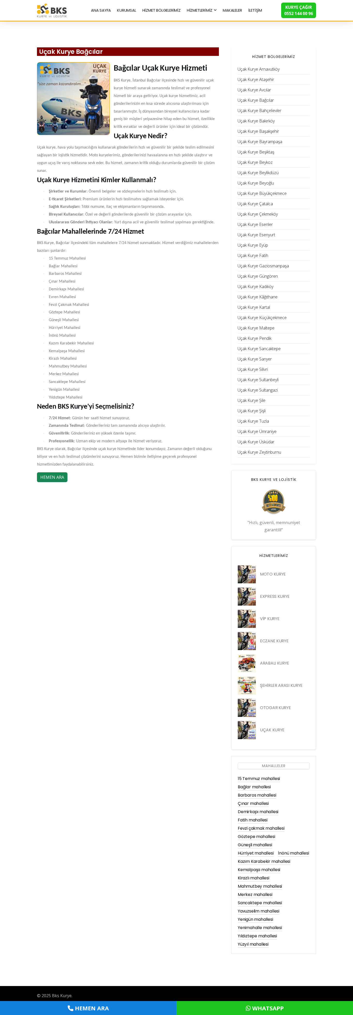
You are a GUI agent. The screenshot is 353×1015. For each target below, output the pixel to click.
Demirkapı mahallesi (258, 812)
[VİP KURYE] (247, 619)
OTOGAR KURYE (275, 708)
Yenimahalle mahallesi (260, 928)
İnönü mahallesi (293, 853)
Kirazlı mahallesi (253, 878)
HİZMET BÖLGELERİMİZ (161, 10)
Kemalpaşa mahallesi (259, 870)
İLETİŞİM (255, 10)
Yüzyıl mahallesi (253, 944)
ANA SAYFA (101, 10)
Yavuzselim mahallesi (258, 911)
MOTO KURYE (273, 574)
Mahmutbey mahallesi (260, 886)
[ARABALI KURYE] (247, 663)
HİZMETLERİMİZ (199, 10)
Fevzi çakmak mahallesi (261, 828)
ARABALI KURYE (274, 663)
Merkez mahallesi (255, 895)
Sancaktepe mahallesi (260, 903)
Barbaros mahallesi (257, 795)
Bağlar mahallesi (254, 787)
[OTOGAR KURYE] (247, 708)
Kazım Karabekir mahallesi (264, 861)
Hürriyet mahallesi (255, 853)
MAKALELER (232, 10)
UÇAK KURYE (272, 730)
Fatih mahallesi (252, 820)
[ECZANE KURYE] (247, 641)
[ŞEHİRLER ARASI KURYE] (247, 685)
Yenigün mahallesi (255, 919)
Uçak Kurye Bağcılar (70, 51)
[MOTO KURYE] (247, 574)
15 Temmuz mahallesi (259, 779)
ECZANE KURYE (274, 641)
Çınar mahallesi (253, 803)
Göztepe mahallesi (256, 837)
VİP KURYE (269, 619)
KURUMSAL (126, 10)
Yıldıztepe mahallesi (257, 936)
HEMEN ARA (52, 477)
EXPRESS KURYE (275, 596)
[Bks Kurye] (52, 10)
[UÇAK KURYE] (247, 730)
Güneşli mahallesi (255, 845)
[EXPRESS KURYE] (247, 596)
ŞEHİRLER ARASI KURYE (281, 685)
